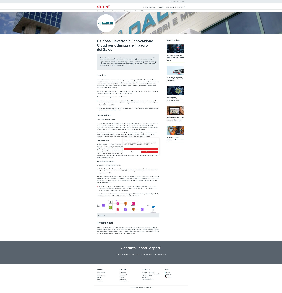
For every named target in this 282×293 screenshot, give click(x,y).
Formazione (100, 281)
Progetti (104, 11)
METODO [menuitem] (145, 7)
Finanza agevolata (124, 281)
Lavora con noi (123, 275)
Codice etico (123, 279)
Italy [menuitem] (169, 1)
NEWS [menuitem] (167, 7)
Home (98, 11)
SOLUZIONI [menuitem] (152, 7)
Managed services (101, 275)
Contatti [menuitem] (183, 1)
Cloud (98, 274)
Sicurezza (99, 279)
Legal (130, 287)
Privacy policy (123, 272)
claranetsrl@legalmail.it (147, 279)
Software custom (101, 272)
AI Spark (99, 277)
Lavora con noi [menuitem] (176, 1)
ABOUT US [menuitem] (179, 7)
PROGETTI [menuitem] (173, 7)
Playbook (122, 277)
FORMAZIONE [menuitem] (161, 7)
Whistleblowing (123, 274)
